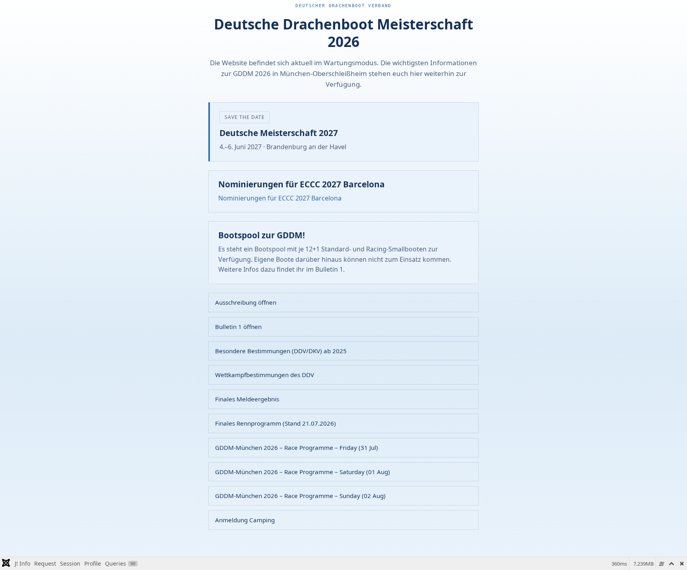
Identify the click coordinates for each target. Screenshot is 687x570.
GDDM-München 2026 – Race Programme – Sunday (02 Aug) (300, 496)
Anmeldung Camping (245, 520)
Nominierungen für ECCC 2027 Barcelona (280, 198)
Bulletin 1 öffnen (238, 327)
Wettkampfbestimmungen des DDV (264, 375)
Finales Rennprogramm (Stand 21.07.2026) (275, 423)
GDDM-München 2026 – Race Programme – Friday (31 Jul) (296, 447)
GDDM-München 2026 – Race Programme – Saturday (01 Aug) (302, 472)
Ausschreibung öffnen (245, 302)
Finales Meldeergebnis (247, 399)
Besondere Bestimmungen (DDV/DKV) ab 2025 (281, 351)
